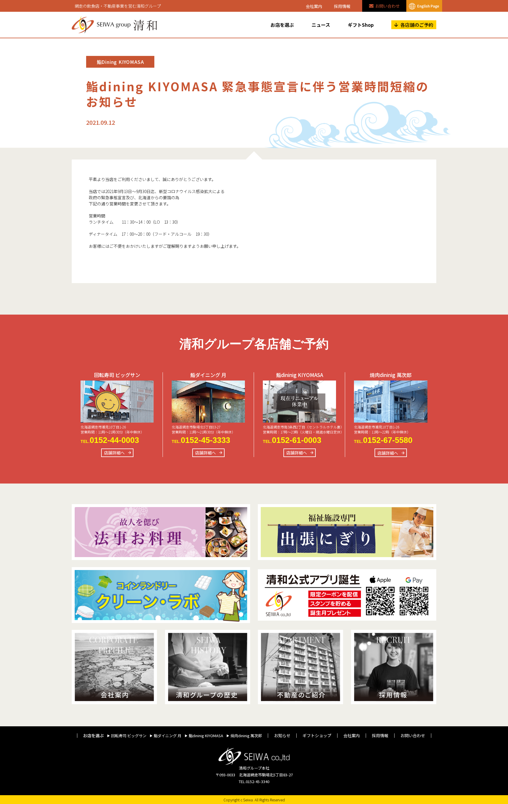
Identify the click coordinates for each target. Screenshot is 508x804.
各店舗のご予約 (416, 24)
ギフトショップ (317, 735)
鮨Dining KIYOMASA (120, 61)
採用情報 (342, 6)
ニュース (321, 24)
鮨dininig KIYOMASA (206, 736)
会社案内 (314, 6)
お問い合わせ (387, 6)
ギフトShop (361, 24)
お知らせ (282, 735)
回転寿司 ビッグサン (128, 736)
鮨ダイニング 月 (167, 736)
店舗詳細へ (114, 453)
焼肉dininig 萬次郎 (246, 736)
